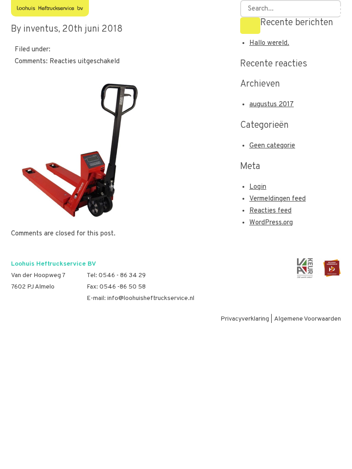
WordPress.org (271, 222)
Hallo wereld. (269, 43)
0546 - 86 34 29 (122, 275)
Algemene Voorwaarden (307, 319)
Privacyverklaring (244, 319)
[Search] (250, 25)
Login (257, 187)
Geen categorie (272, 146)
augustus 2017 (271, 104)
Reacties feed (270, 211)
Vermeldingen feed (277, 199)
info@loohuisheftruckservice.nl (150, 298)
